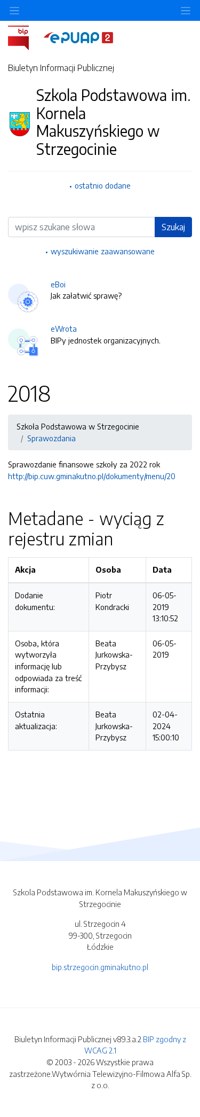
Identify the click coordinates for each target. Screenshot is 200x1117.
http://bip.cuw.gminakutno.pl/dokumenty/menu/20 (91, 476)
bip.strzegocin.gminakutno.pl (100, 967)
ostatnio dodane (103, 185)
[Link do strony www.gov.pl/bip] (25, 37)
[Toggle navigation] (185, 10)
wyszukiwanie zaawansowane (103, 251)
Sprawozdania (51, 438)
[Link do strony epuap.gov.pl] (78, 37)
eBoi (58, 284)
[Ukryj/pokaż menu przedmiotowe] (14, 10)
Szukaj (173, 227)
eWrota (64, 328)
